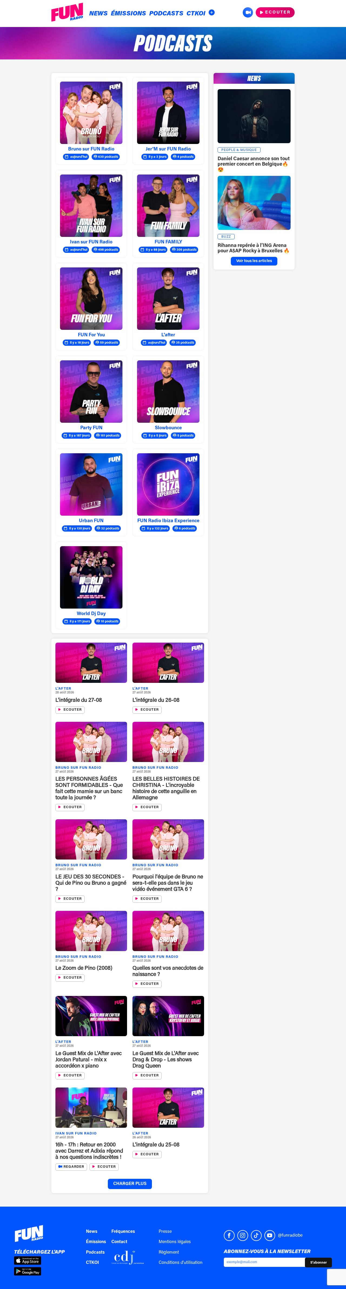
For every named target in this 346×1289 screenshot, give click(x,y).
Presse (165, 1232)
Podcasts (166, 14)
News (98, 14)
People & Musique (239, 150)
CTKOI (196, 14)
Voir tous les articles (254, 261)
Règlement (169, 1252)
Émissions (128, 14)
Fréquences (123, 1232)
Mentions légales (175, 1242)
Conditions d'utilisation (180, 1263)
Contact (119, 1242)
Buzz (226, 237)
